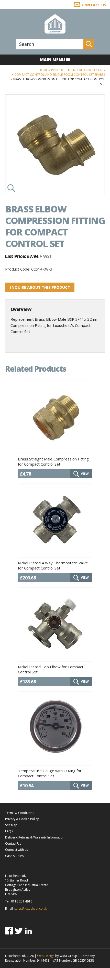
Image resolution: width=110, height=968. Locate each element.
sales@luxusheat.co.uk (30, 908)
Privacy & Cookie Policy (22, 819)
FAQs (9, 831)
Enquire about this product (39, 287)
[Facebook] (9, 930)
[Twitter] (19, 930)
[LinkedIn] (28, 930)
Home (43, 70)
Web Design (45, 956)
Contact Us (13, 843)
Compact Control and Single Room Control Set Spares (59, 74)
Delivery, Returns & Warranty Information (34, 837)
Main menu (52, 59)
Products (59, 70)
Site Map (11, 825)
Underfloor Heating (88, 70)
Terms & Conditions (19, 813)
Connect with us (16, 849)
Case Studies (14, 856)
